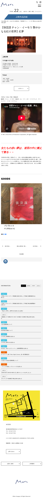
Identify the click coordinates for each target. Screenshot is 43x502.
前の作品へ (7, 246)
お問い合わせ (11, 451)
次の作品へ (35, 246)
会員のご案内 (10, 463)
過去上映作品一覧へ (21, 246)
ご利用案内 (31, 463)
